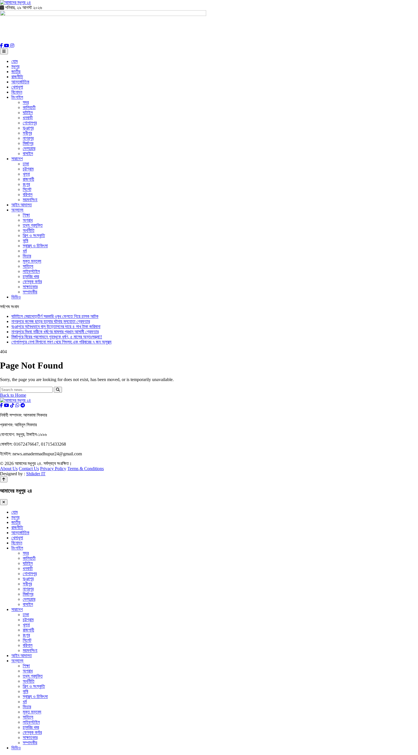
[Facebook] (2, 45)
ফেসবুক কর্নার (32, 281)
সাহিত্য (28, 266)
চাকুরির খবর (31, 276)
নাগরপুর (28, 138)
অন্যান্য (17, 209)
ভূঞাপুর (28, 128)
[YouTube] (7, 45)
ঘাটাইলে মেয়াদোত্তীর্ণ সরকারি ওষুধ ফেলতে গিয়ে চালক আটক (54, 316)
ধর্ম (25, 250)
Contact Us (29, 468)
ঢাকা (26, 163)
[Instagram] (12, 45)
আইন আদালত (21, 204)
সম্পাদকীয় (30, 291)
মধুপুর (15, 66)
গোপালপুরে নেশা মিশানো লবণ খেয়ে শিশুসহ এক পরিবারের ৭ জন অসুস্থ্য (61, 342)
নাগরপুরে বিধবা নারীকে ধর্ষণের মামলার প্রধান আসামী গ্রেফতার (55, 331)
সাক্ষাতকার (30, 286)
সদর (26, 102)
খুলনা (26, 174)
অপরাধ (28, 220)
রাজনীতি (17, 76)
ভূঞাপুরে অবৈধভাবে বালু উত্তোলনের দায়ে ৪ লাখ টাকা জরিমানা (55, 326)
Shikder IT (35, 473)
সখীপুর (27, 133)
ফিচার (27, 256)
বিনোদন (16, 92)
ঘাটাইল (28, 112)
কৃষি (25, 240)
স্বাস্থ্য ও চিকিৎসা (35, 245)
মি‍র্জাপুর (28, 143)
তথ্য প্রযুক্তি (33, 225)
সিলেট (27, 189)
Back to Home (13, 395)
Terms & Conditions (85, 468)
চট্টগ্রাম (28, 168)
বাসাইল (28, 153)
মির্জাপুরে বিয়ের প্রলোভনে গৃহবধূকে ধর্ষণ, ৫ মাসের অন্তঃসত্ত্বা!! (56, 336)
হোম (14, 61)
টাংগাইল (17, 97)
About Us (9, 468)
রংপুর (26, 184)
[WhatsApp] (17, 405)
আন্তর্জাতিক (20, 81)
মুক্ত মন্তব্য (32, 261)
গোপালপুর (30, 122)
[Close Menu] (3, 502)
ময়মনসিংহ (30, 199)
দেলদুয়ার (29, 148)
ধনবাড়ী (28, 117)
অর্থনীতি (28, 230)
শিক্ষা (26, 215)
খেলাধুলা (17, 87)
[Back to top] (3, 479)
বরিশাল (27, 194)
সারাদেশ (17, 158)
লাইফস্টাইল (31, 271)
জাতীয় (15, 71)
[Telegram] (22, 405)
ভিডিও (16, 297)
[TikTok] (12, 405)
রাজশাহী (28, 179)
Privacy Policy (53, 468)
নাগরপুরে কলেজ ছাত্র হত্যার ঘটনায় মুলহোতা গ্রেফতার (50, 321)
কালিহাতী (29, 107)
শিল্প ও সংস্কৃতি (34, 235)
